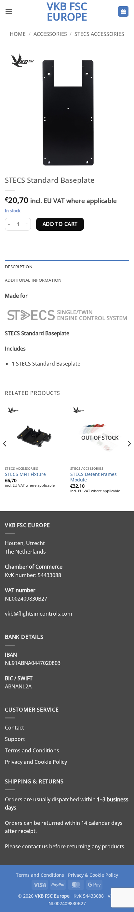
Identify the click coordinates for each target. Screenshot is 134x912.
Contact (14, 727)
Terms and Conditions (32, 750)
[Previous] (5, 457)
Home (18, 34)
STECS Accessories (99, 34)
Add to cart (60, 224)
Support (15, 739)
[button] (9, 11)
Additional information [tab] (33, 280)
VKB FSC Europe (67, 11)
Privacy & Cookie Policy (93, 875)
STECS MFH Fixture (25, 474)
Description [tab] (19, 267)
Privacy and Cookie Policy (36, 761)
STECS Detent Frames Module (93, 477)
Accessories (50, 34)
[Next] (129, 457)
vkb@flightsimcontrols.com (38, 613)
